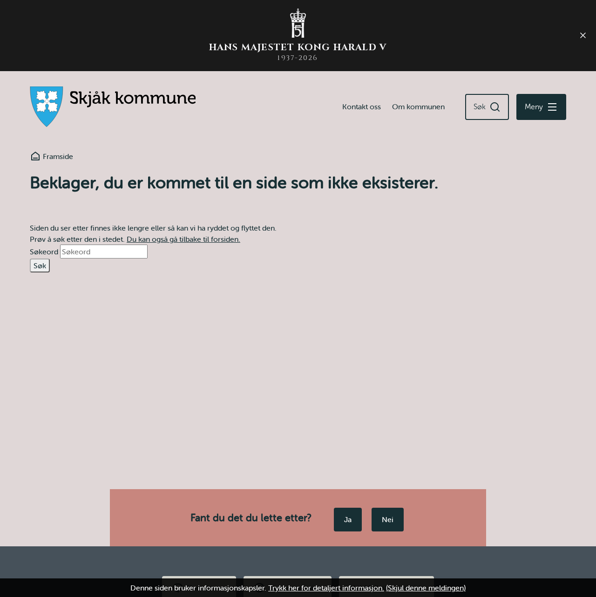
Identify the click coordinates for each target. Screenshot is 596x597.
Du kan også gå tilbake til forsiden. (183, 239)
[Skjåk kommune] (113, 106)
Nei (387, 519)
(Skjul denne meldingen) (426, 587)
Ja (348, 519)
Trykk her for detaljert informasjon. (326, 587)
